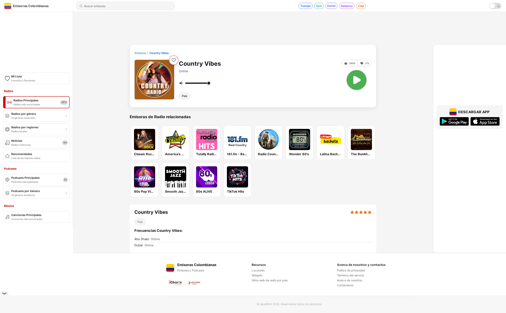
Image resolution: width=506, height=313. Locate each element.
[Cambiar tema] (495, 6)
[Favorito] (173, 60)
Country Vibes (159, 53)
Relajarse (347, 6)
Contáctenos (345, 285)
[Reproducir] (356, 80)
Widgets (257, 275)
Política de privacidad (351, 270)
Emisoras (140, 53)
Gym (319, 6)
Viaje (361, 6)
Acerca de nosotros (349, 280)
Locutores (258, 270)
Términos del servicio (350, 275)
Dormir (331, 6)
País (184, 96)
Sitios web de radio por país (270, 280)
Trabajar (305, 6)
